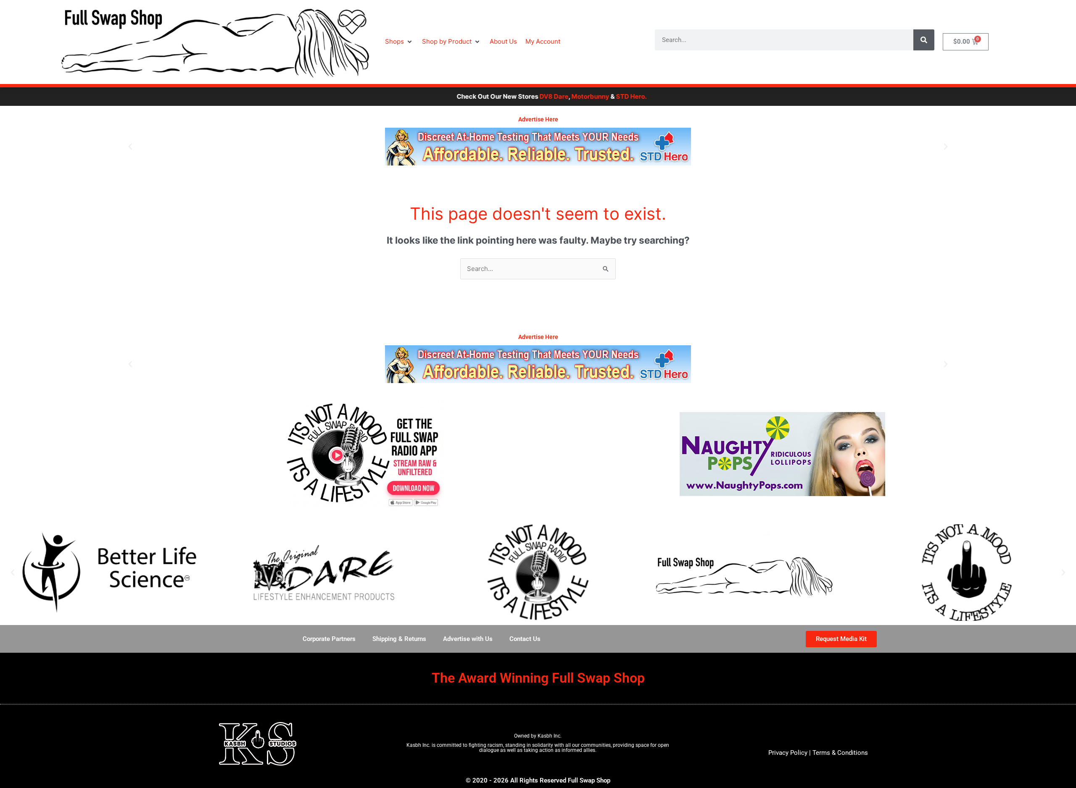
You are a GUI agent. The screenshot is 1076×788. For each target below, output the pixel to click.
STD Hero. (591, 96)
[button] (399, 41)
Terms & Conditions (840, 752)
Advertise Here (538, 119)
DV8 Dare (513, 96)
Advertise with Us (468, 639)
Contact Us (525, 639)
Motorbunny (550, 96)
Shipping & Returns (399, 639)
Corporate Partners (329, 639)
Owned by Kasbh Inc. (538, 736)
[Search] (923, 39)
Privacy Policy (787, 752)
